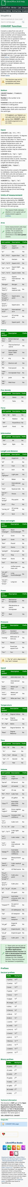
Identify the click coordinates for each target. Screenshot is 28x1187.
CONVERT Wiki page (12, 1124)
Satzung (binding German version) (12, 1160)
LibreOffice (5, 7)
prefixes (8, 216)
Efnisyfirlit (5, 15)
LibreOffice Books (14, 1142)
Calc (19, 7)
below (7, 57)
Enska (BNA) (5, 11)
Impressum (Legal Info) (8, 1157)
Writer (14, 7)
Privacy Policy (20, 1157)
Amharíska (16, 11)
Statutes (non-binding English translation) (14, 1159)
